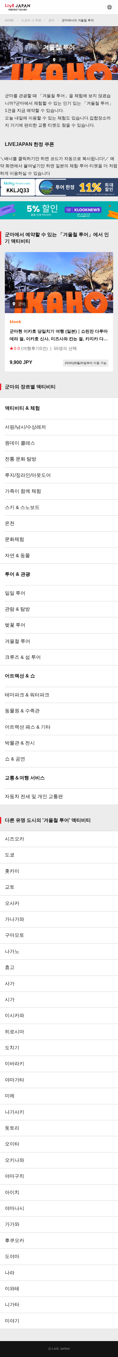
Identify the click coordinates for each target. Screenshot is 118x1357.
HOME (9, 20)
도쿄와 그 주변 (31, 20)
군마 (51, 20)
